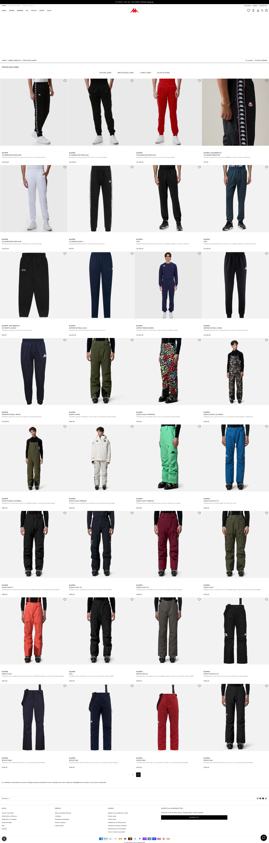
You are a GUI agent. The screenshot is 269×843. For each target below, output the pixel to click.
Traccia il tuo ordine (8, 813)
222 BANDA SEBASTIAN (227, 155)
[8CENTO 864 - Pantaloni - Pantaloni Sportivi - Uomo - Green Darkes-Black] (77, 755)
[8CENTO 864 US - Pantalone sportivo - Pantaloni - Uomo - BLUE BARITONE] (141, 669)
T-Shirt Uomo (145, 73)
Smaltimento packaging (62, 819)
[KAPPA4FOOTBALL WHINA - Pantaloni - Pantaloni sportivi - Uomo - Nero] (205, 323)
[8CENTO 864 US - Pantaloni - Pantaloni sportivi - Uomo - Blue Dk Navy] (144, 669)
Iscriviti (194, 817)
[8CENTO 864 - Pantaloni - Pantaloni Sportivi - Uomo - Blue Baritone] (70, 755)
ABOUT (255, 6)
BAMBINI (20, 10)
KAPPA (4, 5)
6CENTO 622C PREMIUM (92, 501)
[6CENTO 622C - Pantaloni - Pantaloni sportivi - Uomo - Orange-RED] (215, 583)
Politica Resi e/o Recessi (9, 816)
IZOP (162, 241)
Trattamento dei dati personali (117, 822)
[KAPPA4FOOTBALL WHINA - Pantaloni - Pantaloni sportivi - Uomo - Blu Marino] (208, 323)
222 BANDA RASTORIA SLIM (23, 155)
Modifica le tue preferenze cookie (118, 813)
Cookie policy (112, 819)
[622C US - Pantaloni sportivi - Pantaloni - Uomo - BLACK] (74, 583)
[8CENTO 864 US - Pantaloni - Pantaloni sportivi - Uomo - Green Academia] (137, 669)
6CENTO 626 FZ (30, 587)
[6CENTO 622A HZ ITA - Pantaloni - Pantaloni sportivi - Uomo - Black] (208, 496)
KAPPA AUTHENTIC (14, 5)
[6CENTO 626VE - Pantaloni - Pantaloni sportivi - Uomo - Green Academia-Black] (70, 410)
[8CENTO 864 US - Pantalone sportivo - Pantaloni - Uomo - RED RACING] (147, 669)
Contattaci (58, 816)
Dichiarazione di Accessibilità (117, 829)
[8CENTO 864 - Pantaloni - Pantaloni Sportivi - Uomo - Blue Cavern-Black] (74, 755)
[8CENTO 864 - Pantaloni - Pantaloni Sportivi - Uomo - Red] (137, 755)
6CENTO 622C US (90, 587)
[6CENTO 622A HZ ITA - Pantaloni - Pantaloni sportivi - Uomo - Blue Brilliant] (205, 496)
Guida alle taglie (7, 822)
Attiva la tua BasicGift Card (63, 813)
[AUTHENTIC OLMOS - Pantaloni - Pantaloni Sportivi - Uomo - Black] (3, 323)
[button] (4, 838)
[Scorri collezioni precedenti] (94, 72)
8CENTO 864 (93, 760)
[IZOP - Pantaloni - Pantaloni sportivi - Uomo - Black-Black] (137, 237)
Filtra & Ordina (261, 60)
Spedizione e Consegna (9, 819)
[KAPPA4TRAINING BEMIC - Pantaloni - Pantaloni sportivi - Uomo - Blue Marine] (137, 323)
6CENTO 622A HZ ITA (220, 501)
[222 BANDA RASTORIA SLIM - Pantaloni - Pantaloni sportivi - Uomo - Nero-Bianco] (3, 150)
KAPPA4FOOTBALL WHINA (226, 328)
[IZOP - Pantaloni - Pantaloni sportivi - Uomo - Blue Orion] (141, 237)
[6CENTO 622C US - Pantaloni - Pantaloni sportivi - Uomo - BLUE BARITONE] (70, 583)
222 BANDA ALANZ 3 (87, 241)
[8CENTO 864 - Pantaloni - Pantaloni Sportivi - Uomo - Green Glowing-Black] (80, 755)
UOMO (4, 10)
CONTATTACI (263, 6)
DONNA (11, 10)
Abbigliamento (14, 60)
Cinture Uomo (105, 73)
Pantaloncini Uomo (125, 73)
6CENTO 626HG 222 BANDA (228, 414)
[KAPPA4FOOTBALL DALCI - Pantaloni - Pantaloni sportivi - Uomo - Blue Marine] (70, 323)
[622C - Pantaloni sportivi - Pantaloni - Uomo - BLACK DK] (211, 583)
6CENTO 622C (232, 587)
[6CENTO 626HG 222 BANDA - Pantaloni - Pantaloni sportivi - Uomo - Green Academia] (208, 410)
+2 (16, 150)
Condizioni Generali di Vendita (117, 825)
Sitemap (4, 829)
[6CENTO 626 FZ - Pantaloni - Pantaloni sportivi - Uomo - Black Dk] (3, 583)
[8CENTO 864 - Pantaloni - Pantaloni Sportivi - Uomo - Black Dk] (205, 755)
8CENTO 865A (23, 760)
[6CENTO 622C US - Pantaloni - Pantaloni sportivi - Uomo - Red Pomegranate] (80, 583)
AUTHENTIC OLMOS (17, 328)
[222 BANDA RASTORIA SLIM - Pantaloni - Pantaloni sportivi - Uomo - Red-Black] (6, 150)
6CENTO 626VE (92, 414)
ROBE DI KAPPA (28, 5)
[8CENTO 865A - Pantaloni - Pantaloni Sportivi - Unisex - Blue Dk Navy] (3, 755)
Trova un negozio (60, 822)
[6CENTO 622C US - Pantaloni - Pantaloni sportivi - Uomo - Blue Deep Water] (77, 583)
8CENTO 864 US (165, 674)
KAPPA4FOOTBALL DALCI (87, 328)
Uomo (4, 60)
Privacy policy (112, 816)
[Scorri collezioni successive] (174, 72)
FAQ (3, 825)
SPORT (41, 10)
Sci (27, 10)
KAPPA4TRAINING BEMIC (157, 328)
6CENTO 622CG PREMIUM (158, 414)
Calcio (33, 10)
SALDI (49, 10)
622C (91, 674)
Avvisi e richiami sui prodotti (116, 832)
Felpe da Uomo (163, 73)
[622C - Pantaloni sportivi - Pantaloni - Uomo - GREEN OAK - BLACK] (208, 583)
